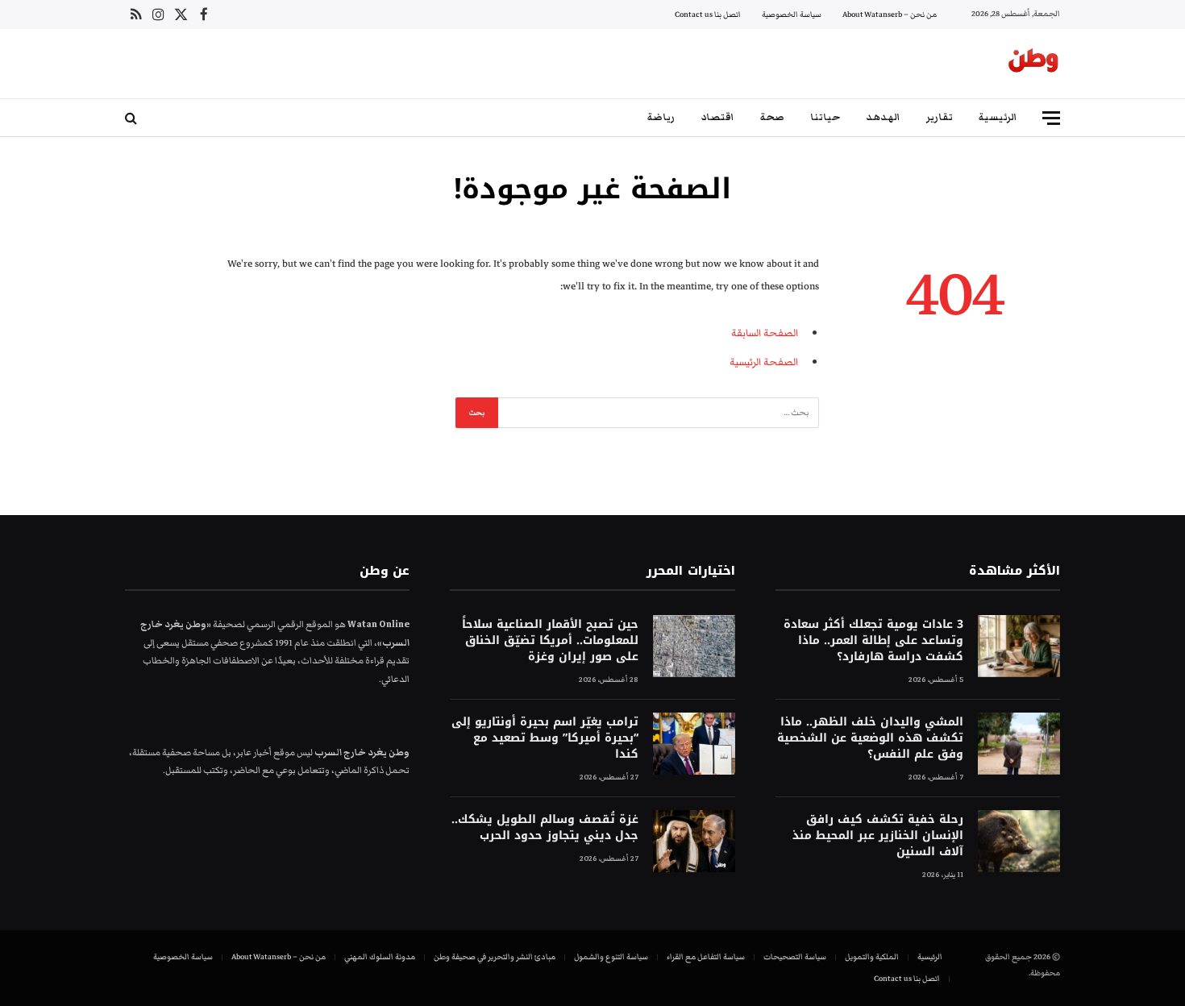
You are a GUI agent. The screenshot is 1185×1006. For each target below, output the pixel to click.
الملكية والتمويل (872, 956)
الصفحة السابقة (764, 333)
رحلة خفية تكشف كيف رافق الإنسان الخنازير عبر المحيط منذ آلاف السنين (877, 836)
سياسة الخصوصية (791, 14)
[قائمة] (1051, 118)
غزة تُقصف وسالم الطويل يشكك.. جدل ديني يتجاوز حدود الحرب (544, 828)
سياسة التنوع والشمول (611, 956)
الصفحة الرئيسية (764, 362)
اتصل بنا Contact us (708, 14)
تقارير (939, 117)
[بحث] (132, 118)
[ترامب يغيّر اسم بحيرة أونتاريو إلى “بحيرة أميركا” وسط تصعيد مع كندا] (694, 744)
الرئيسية (998, 117)
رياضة (661, 117)
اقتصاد (717, 117)
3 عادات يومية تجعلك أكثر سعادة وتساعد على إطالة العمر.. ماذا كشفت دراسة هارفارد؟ (873, 641)
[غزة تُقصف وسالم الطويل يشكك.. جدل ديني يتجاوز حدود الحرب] (694, 841)
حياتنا (825, 117)
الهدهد (883, 117)
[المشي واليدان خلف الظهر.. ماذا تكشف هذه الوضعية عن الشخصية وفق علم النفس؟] (1019, 744)
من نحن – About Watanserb (889, 14)
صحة (772, 117)
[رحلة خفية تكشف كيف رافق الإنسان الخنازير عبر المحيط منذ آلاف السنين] (1019, 841)
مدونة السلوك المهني (379, 956)
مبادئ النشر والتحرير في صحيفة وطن (494, 956)
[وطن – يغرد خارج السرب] (1033, 63)
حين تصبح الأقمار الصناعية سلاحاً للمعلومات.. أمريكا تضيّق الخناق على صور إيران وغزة (550, 641)
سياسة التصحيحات (794, 956)
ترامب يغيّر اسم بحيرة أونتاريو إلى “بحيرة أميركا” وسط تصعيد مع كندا (544, 738)
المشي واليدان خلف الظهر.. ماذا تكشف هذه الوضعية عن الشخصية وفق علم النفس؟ (870, 738)
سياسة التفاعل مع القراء (706, 956)
